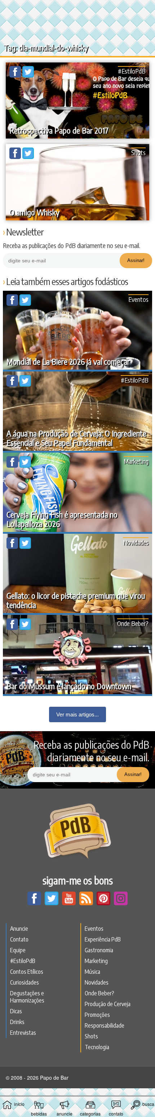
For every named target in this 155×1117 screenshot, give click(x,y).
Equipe (18, 950)
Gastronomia (99, 950)
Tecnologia (97, 1047)
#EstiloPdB (132, 71)
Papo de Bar (77, 9)
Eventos (138, 299)
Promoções (97, 1014)
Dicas (16, 1011)
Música (92, 971)
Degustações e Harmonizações (27, 997)
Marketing (136, 461)
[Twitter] (28, 75)
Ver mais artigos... (77, 714)
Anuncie (19, 928)
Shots (138, 152)
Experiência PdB (103, 939)
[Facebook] (15, 75)
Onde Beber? (133, 623)
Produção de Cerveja (107, 1004)
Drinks (17, 1021)
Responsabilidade (104, 1025)
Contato (19, 939)
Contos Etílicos (26, 971)
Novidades (136, 542)
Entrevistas (23, 1032)
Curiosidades (24, 982)
